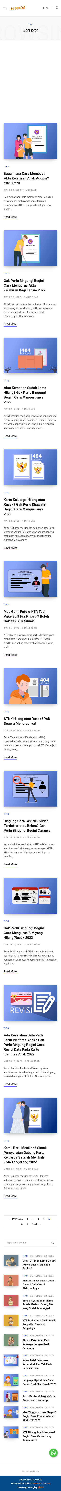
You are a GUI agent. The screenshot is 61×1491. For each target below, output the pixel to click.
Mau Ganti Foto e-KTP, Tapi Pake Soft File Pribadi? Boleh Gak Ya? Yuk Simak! (26, 616)
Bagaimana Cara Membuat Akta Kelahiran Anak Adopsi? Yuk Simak (26, 178)
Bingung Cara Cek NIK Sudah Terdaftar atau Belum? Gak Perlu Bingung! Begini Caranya (27, 826)
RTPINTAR (34, 1471)
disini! (41, 1487)
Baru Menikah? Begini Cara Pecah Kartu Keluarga (39, 1398)
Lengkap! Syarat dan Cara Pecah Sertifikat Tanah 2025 (39, 1382)
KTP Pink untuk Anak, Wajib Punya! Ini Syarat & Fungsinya (39, 1324)
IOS (48, 1483)
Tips (6, 166)
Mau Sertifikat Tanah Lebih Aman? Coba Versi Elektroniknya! (39, 1284)
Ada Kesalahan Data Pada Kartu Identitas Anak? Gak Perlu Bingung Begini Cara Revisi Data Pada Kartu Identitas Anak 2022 (24, 1044)
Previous (17, 1219)
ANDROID (37, 1483)
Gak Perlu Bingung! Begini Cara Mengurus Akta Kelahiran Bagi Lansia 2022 (24, 285)
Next (34, 1224)
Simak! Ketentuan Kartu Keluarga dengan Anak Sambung (36, 1344)
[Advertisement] (30, 81)
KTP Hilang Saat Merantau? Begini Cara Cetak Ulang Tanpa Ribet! (39, 1436)
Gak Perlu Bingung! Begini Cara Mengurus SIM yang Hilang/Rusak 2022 (24, 933)
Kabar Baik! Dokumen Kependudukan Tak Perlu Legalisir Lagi (38, 1364)
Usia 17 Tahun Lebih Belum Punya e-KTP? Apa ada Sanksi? (39, 1264)
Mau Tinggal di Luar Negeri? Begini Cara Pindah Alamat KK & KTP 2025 (39, 1416)
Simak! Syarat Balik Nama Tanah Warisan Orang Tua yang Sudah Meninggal (38, 1304)
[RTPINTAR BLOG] (17, 8)
